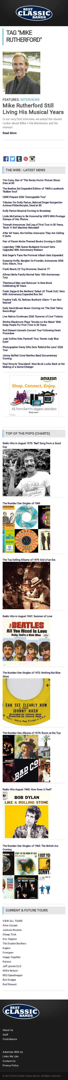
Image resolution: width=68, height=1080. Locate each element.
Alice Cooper (10, 925)
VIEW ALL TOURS (12, 921)
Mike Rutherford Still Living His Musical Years (33, 108)
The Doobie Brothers (14, 943)
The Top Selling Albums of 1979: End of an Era (29, 559)
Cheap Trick (9, 934)
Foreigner (8, 952)
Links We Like (10, 1056)
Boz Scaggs (9, 979)
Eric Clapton (10, 939)
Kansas (7, 961)
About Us (8, 1030)
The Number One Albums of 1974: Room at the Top (31, 733)
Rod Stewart (9, 984)
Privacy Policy (10, 1065)
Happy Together (11, 957)
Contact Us (9, 1061)
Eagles (6, 948)
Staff (5, 1034)
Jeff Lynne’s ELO (12, 966)
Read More (10, 133)
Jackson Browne (12, 930)
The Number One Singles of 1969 (21, 503)
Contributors (10, 1039)
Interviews (29, 100)
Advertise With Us (13, 1052)
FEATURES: (11, 100)
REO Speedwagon (12, 975)
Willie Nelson (10, 970)
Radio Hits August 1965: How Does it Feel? (27, 789)
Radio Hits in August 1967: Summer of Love (27, 616)
